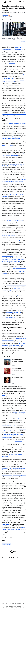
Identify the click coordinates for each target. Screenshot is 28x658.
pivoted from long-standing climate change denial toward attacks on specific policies (13, 345)
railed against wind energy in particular (13, 434)
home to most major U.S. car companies (16, 285)
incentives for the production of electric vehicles (13, 74)
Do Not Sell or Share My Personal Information (11, 607)
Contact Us (22, 607)
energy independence (20, 418)
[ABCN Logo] (7, 2)
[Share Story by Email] (8, 19)
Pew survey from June (16, 240)
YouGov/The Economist (7, 145)
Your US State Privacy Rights (20, 603)
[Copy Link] (10, 19)
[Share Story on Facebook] (2, 19)
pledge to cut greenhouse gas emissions (11, 138)
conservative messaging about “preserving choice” (14, 475)
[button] (2, 2)
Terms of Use (19, 606)
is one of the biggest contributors (17, 123)
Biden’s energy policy (15, 137)
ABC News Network (5, 603)
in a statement (11, 92)
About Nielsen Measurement (11, 606)
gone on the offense (15, 286)
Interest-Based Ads (19, 605)
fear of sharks (12, 63)
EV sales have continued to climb (15, 220)
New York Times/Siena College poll (12, 295)
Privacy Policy (12, 603)
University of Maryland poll (8, 317)
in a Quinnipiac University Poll (13, 312)
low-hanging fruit (9, 131)
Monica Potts (5, 15)
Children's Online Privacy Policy (10, 605)
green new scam (18, 441)
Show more (23, 41)
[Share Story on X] (5, 19)
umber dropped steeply (19, 412)
